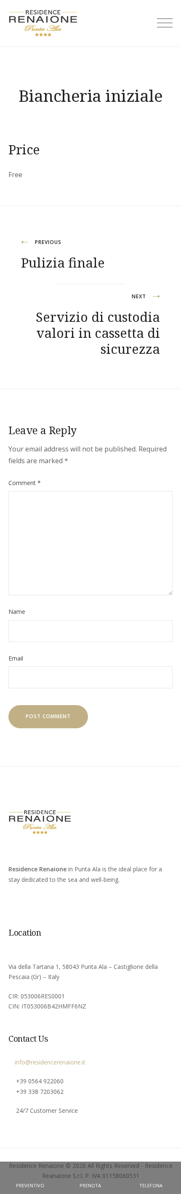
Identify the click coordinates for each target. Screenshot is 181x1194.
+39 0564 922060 (40, 1081)
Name (16, 612)
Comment (24, 483)
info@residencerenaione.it (49, 1062)
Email (15, 658)
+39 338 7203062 (40, 1092)
